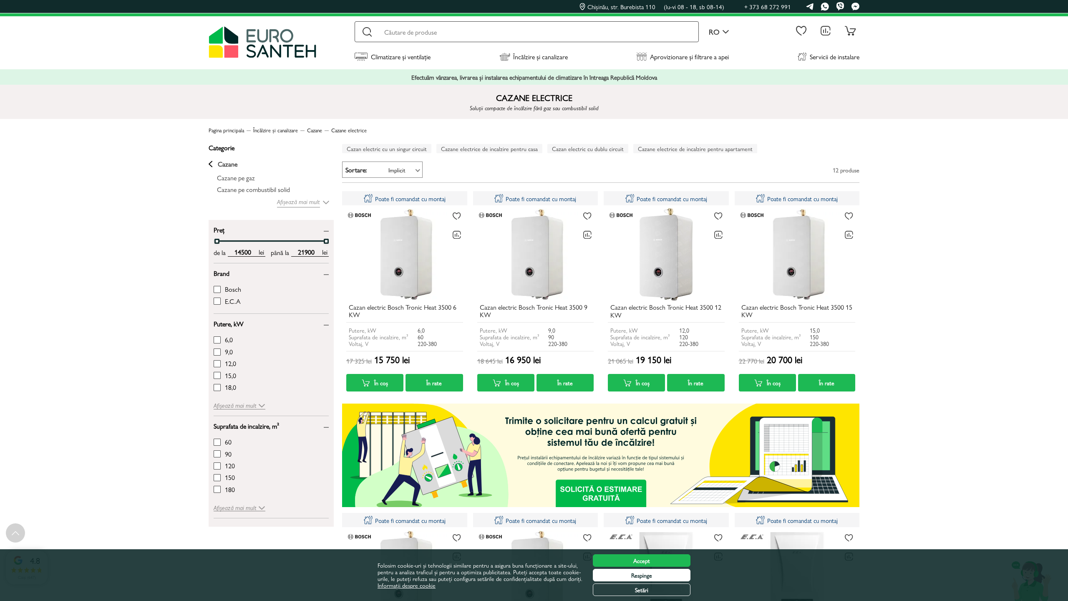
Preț (219, 229)
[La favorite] (457, 216)
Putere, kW (229, 323)
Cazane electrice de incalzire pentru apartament (695, 148)
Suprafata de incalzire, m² (246, 425)
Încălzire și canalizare (540, 56)
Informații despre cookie (407, 585)
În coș (381, 383)
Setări (641, 590)
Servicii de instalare (834, 56)
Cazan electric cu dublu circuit (588, 148)
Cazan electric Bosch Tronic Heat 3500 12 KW (665, 311)
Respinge (641, 575)
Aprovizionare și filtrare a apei (689, 56)
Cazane (227, 164)
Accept (641, 560)
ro (714, 32)
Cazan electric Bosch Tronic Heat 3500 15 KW (796, 311)
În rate (434, 383)
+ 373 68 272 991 (767, 6)
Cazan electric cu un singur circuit (387, 148)
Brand (221, 272)
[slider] (216, 241)
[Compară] (457, 235)
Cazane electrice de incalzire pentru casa (489, 148)
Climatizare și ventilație (401, 56)
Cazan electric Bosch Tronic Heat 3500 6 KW (402, 311)
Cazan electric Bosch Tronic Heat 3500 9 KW (533, 311)
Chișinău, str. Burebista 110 (655, 6)
